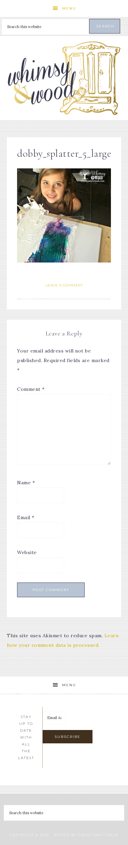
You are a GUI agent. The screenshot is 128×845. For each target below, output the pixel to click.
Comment (31, 389)
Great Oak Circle (98, 835)
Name (26, 482)
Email (25, 517)
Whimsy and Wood (64, 78)
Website (27, 552)
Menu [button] (69, 8)
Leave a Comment (64, 285)
